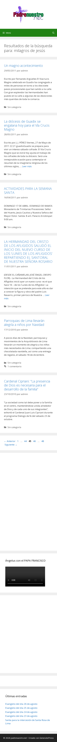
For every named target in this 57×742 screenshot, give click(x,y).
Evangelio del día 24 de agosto (21, 711)
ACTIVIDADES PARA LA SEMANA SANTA (28, 190)
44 (25, 441)
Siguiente (11, 444)
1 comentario (14, 366)
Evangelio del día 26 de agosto (21, 703)
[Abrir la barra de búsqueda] (53, 33)
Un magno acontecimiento (23, 65)
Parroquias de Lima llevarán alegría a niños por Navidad (24, 322)
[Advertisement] (25, 504)
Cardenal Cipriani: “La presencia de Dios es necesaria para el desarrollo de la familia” (27, 385)
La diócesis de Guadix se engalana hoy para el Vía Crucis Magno (26, 125)
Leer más (27, 166)
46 (34, 441)
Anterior (9, 441)
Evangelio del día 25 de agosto (21, 707)
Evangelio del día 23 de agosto (21, 715)
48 (43, 441)
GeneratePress (47, 738)
